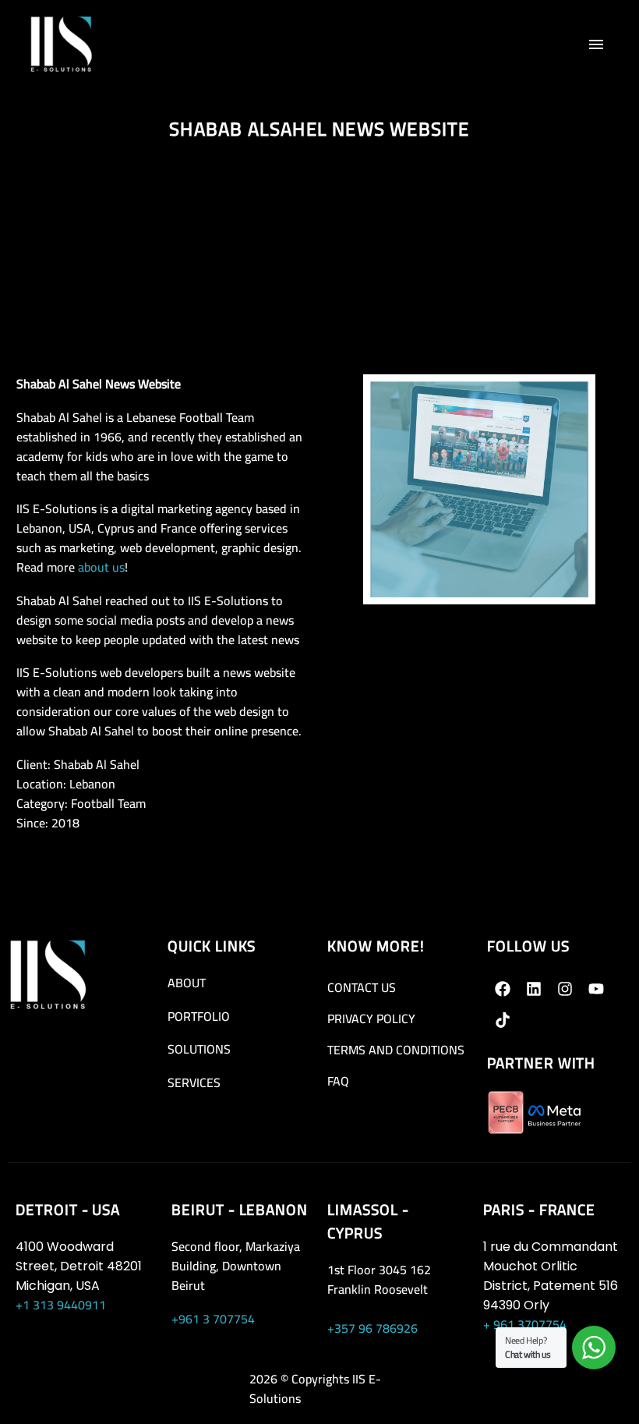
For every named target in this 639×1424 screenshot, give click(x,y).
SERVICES (194, 1082)
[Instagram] (565, 988)
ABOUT (187, 982)
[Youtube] (596, 988)
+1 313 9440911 (61, 1304)
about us (101, 567)
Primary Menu (596, 44)
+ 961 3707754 (525, 1324)
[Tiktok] (502, 1020)
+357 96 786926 (372, 1328)
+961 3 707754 (213, 1318)
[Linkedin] (533, 988)
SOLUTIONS (199, 1049)
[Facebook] (502, 988)
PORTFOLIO (199, 1016)
